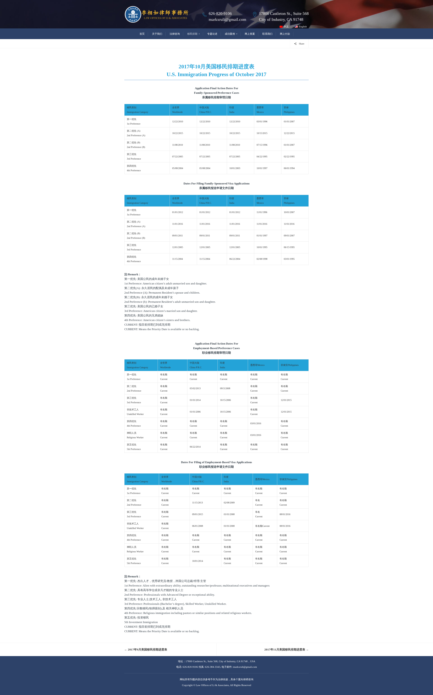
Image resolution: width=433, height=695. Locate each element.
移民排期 (192, 33)
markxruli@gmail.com (227, 19)
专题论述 (212, 33)
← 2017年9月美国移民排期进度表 (145, 649)
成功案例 (230, 33)
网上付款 (285, 33)
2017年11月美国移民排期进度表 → (286, 649)
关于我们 (157, 33)
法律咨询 (175, 33)
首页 (142, 33)
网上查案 (250, 33)
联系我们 (267, 33)
